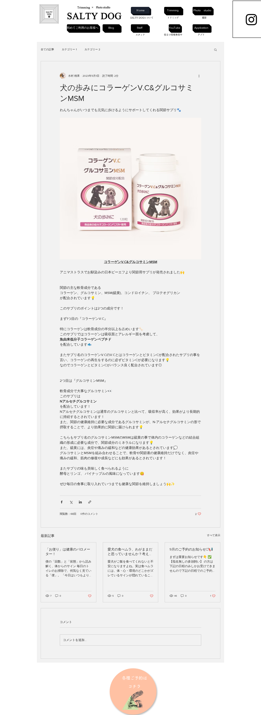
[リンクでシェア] (90, 502)
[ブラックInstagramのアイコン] (251, 19)
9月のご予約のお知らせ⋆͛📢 (191, 549)
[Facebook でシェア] (61, 502)
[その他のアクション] (199, 75)
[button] (215, 49)
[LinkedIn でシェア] (80, 502)
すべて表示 (213, 535)
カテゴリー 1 (69, 49)
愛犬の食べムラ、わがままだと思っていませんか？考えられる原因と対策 (130, 551)
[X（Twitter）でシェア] (71, 502)
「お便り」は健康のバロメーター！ (67, 551)
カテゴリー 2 (92, 49)
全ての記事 (47, 49)
